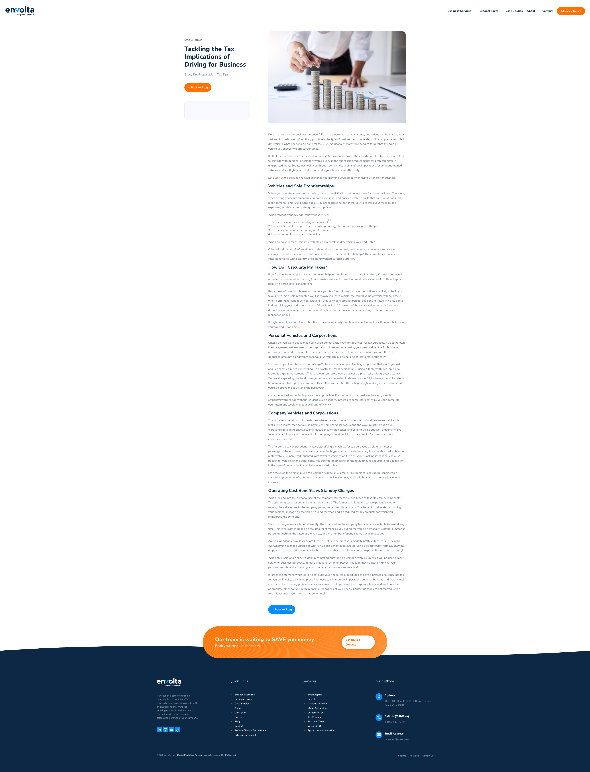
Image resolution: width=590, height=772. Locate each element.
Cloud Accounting (317, 708)
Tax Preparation (204, 74)
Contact (239, 726)
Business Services (245, 694)
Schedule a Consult (353, 642)
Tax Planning (315, 717)
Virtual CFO (314, 726)
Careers (239, 717)
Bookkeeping (315, 694)
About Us (414, 756)
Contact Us (427, 756)
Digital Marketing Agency (189, 755)
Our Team (240, 712)
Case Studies (242, 703)
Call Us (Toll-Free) (397, 716)
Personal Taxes (243, 699)
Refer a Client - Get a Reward (251, 730)
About (238, 708)
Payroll (312, 699)
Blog (187, 74)
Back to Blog (199, 87)
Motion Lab (230, 755)
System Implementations (322, 730)
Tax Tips (223, 74)
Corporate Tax (316, 712)
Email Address (394, 733)
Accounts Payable (318, 703)
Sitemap (402, 756)
